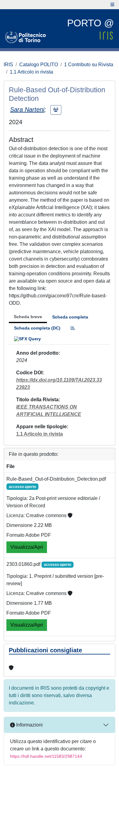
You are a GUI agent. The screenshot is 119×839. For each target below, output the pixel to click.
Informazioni (29, 724)
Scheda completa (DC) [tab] (37, 328)
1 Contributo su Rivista (88, 64)
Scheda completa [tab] (70, 317)
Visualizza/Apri (26, 547)
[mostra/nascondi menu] (112, 5)
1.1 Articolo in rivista (31, 71)
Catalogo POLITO (38, 64)
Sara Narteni (27, 109)
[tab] (73, 328)
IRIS (8, 64)
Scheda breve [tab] (28, 316)
